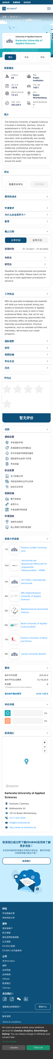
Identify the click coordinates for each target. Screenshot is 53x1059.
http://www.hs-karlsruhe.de (22, 827)
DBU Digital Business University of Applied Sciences (31, 596)
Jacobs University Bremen (33, 654)
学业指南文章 (8, 913)
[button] (48, 8)
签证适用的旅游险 (10, 937)
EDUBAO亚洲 (8, 946)
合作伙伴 (5, 2)
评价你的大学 (8, 917)
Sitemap (6, 987)
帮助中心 (43, 1006)
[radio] (7, 388)
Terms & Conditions (11, 1022)
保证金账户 (7, 928)
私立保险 (6, 932)
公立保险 (6, 941)
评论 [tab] (42, 57)
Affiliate (6, 979)
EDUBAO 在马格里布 (12, 950)
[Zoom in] (45, 742)
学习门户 (14, 16)
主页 (4, 16)
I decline (14, 1047)
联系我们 (26, 861)
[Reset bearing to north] (45, 751)
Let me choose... (10, 1041)
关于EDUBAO (8, 961)
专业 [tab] (26, 57)
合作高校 (6, 970)
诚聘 (4, 965)
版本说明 (6, 1016)
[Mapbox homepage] (12, 786)
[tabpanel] (26, 448)
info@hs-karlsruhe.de (19, 822)
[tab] (26, 196)
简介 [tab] (10, 57)
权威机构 (16, 2)
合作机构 (6, 974)
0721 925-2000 (17, 818)
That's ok (38, 1047)
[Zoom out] (45, 747)
